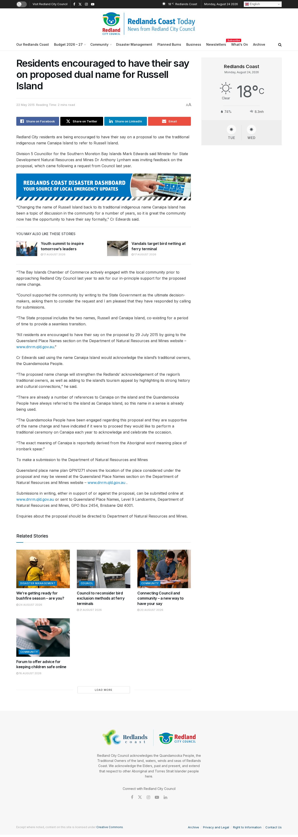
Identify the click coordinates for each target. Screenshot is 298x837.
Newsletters (216, 43)
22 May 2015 (25, 105)
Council (87, 583)
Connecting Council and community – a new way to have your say (160, 598)
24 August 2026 (30, 604)
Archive (259, 44)
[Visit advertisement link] (103, 187)
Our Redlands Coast (32, 44)
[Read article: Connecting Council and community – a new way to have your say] (164, 569)
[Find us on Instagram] (86, 4)
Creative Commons (109, 827)
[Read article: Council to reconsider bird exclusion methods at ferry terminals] (103, 569)
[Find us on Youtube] (92, 4)
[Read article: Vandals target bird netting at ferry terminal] (117, 248)
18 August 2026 (29, 673)
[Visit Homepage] (149, 23)
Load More (103, 689)
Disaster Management (134, 44)
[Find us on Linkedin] (165, 797)
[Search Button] (280, 44)
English (254, 4)
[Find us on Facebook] (74, 4)
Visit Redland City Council (50, 4)
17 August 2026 (54, 254)
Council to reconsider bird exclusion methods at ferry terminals (101, 598)
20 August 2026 (151, 609)
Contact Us (273, 827)
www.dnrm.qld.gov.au (35, 346)
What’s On (239, 44)
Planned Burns (169, 44)
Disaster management (37, 583)
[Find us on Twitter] (80, 4)
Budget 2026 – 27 (68, 44)
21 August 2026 (90, 609)
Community (99, 44)
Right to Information (247, 827)
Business (193, 44)
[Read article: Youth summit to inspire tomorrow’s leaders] (26, 248)
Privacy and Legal (216, 827)
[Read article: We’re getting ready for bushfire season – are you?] (43, 569)
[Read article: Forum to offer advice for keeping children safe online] (43, 637)
